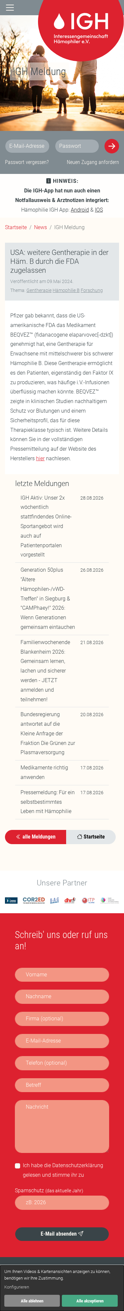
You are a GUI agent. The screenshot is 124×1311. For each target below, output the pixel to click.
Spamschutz (49, 1190)
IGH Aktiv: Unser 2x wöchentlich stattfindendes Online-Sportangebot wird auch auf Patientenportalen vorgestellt (46, 526)
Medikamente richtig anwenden (44, 772)
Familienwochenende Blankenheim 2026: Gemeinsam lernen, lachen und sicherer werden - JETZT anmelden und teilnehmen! (45, 671)
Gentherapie (39, 290)
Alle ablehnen (32, 1300)
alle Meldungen (38, 837)
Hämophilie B (66, 290)
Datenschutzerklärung (77, 1165)
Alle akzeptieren (89, 1300)
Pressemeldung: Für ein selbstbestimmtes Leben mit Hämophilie (48, 802)
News (40, 227)
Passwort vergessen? (27, 162)
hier (40, 458)
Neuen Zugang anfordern (93, 162)
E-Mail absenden (59, 1234)
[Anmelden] (111, 146)
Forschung (92, 290)
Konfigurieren (16, 1287)
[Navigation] (10, 8)
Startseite (16, 227)
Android (80, 210)
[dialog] (62, 1288)
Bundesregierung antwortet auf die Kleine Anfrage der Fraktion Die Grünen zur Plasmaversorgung (48, 733)
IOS (99, 210)
